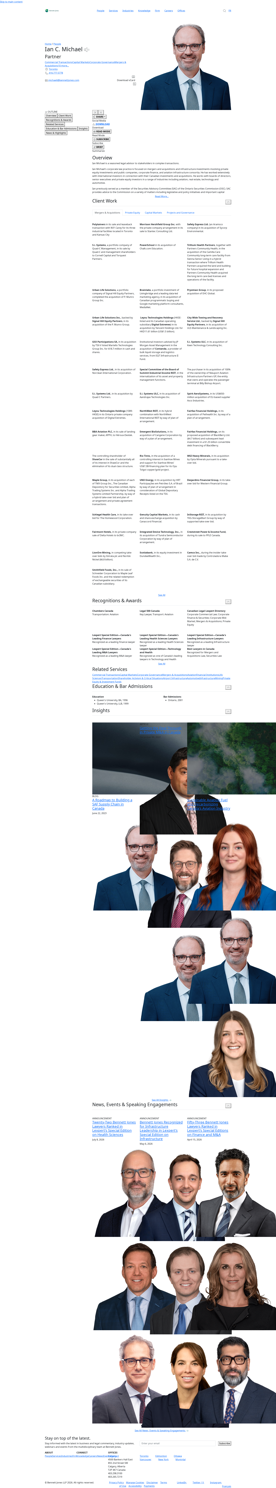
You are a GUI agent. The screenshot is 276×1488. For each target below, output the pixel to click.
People (100, 10)
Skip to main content (11, 1)
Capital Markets (81, 62)
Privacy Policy (116, 1482)
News (100, 1456)
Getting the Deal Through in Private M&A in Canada (160, 729)
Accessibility (135, 1486)
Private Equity (132, 212)
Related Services (55, 124)
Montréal (181, 1459)
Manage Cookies (135, 1482)
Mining (219, 678)
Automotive (193, 678)
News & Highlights (56, 132)
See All (161, 595)
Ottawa (178, 1456)
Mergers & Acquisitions (107, 212)
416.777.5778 (56, 72)
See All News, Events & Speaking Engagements (160, 1430)
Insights (83, 128)
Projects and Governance (180, 212)
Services (113, 10)
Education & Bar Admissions (61, 128)
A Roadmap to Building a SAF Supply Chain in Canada (112, 804)
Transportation (110, 678)
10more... (63, 65)
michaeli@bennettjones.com (63, 80)
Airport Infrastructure (175, 678)
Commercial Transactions (58, 62)
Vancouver (145, 1459)
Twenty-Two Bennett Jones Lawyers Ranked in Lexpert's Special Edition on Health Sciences (114, 1128)
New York (163, 1459)
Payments (149, 1486)
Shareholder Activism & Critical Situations (140, 678)
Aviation (191, 674)
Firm (157, 10)
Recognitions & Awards (58, 120)
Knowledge (144, 10)
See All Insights (160, 1100)
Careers (168, 10)
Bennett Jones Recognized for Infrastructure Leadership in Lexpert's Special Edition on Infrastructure (161, 1130)
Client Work (65, 115)
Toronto (53, 69)
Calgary (112, 1456)
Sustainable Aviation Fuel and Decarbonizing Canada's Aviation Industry (208, 804)
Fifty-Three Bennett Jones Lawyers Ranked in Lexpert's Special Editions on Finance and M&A (207, 1128)
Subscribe (224, 1443)
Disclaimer (152, 1482)
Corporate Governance (102, 62)
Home (48, 43)
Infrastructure (207, 678)
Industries (128, 10)
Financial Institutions (207, 674)
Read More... (162, 196)
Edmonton (161, 1456)
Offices (181, 10)
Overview (51, 115)
